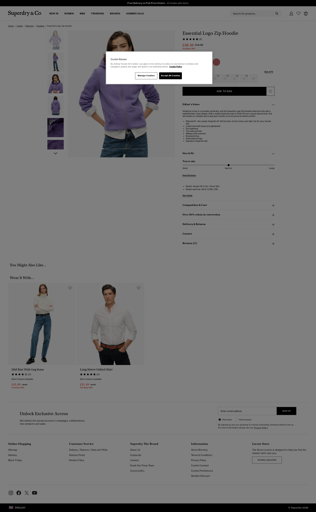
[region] (159, 68)
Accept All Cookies (170, 75)
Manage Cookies (146, 75)
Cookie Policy (175, 67)
